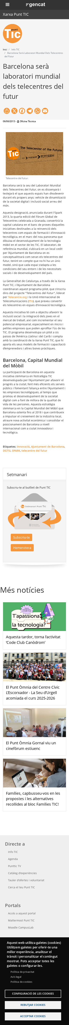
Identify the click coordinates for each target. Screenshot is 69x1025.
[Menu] (7, 5)
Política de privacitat (22, 972)
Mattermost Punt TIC (21, 920)
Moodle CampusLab (21, 927)
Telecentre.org (17, 297)
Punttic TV (14, 866)
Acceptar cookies (33, 1016)
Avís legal (16, 976)
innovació (23, 446)
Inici (5, 49)
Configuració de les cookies (33, 993)
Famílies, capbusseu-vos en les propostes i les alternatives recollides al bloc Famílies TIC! (33, 799)
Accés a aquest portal (22, 913)
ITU (31, 301)
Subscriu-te (21, 537)
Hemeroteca (22, 548)
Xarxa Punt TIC (16, 14)
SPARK (16, 450)
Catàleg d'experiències (22, 873)
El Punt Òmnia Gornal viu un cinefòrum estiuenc (31, 745)
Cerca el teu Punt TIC (21, 887)
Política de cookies (21, 981)
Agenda (13, 859)
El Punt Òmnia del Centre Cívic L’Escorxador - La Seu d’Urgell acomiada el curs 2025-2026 (33, 693)
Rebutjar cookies (33, 1005)
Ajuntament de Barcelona (47, 446)
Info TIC (13, 852)
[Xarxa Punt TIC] (14, 33)
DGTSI (7, 450)
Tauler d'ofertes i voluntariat (26, 880)
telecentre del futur (34, 450)
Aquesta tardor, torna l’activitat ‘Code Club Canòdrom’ (33, 639)
